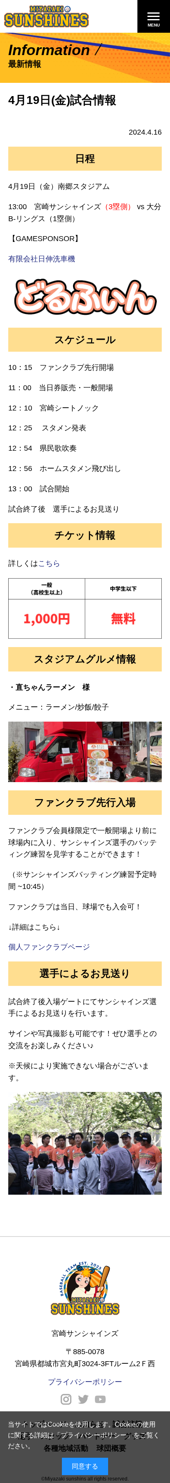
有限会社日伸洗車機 (41, 259)
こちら (49, 563)
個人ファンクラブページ (49, 947)
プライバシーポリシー (94, 1435)
